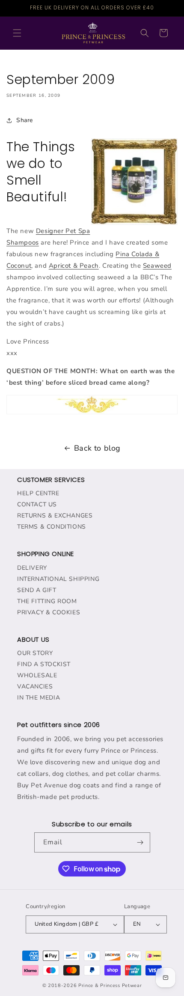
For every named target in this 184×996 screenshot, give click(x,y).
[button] (17, 33)
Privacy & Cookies (48, 612)
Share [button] (24, 120)
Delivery (32, 568)
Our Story (35, 653)
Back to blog (97, 448)
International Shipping (58, 579)
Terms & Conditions (51, 527)
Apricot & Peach (74, 265)
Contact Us (37, 504)
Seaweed (157, 265)
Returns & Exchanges (54, 515)
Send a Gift (36, 590)
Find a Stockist (44, 664)
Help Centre (38, 493)
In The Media (38, 698)
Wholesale (37, 675)
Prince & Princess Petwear (110, 985)
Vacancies (35, 686)
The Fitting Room (47, 601)
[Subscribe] (140, 842)
